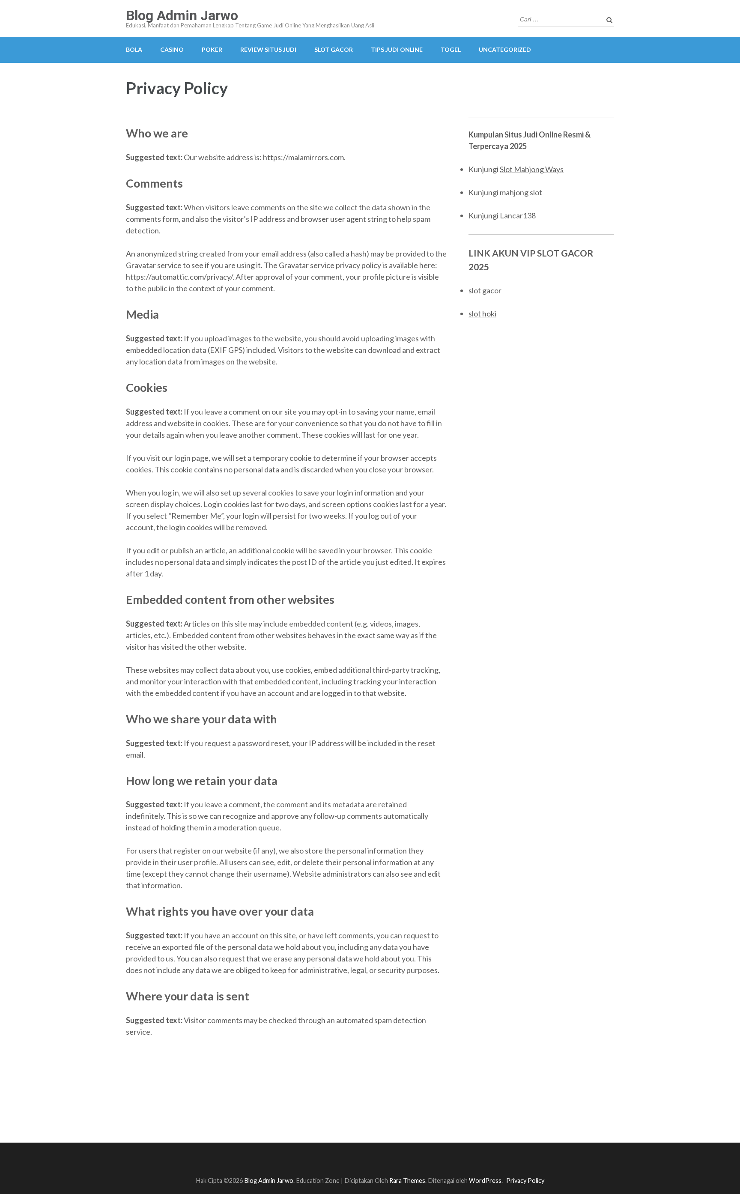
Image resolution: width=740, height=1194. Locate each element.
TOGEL (451, 49)
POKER (212, 49)
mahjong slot (521, 192)
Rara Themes (407, 1180)
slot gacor (484, 290)
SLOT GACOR (333, 49)
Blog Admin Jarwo (182, 15)
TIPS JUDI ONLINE (397, 49)
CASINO (172, 49)
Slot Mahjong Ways (532, 169)
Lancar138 (518, 215)
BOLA (134, 49)
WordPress (485, 1180)
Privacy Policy (525, 1180)
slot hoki (482, 313)
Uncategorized (505, 49)
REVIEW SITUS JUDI (268, 49)
